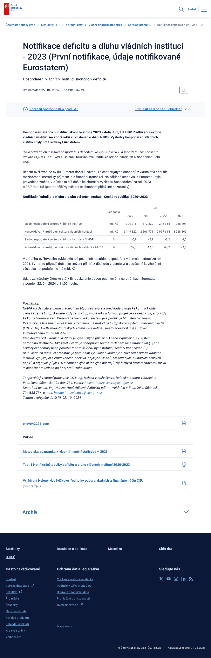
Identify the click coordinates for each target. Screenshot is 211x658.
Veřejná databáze (17, 585)
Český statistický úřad (20, 24)
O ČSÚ (10, 557)
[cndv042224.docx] (184, 423)
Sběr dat (165, 549)
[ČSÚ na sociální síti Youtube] (168, 579)
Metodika (115, 549)
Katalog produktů (139, 24)
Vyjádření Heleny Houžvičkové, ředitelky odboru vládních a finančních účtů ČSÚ (83, 480)
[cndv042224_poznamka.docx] (184, 451)
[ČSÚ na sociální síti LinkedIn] (183, 579)
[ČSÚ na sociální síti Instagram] (176, 579)
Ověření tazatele (67, 605)
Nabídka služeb (16, 611)
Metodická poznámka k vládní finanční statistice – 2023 (65, 452)
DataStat (12, 592)
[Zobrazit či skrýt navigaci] (201, 25)
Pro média (12, 598)
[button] (29, 569)
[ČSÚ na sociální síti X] (161, 579)
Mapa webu (64, 626)
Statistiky (47, 24)
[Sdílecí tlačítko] (183, 90)
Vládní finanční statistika (105, 24)
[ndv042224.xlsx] (184, 464)
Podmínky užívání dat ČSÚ (74, 585)
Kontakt (11, 579)
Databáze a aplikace (72, 549)
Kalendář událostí (17, 624)
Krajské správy (15, 630)
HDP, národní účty (71, 24)
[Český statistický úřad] (13, 9)
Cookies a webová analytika (75, 579)
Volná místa (13, 637)
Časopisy (12, 605)
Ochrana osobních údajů (73, 592)
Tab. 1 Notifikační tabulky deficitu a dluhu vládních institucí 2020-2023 (76, 465)
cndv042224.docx (36, 424)
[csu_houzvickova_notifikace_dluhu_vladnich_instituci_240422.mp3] (184, 483)
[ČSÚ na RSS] (191, 579)
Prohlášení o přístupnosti (73, 598)
